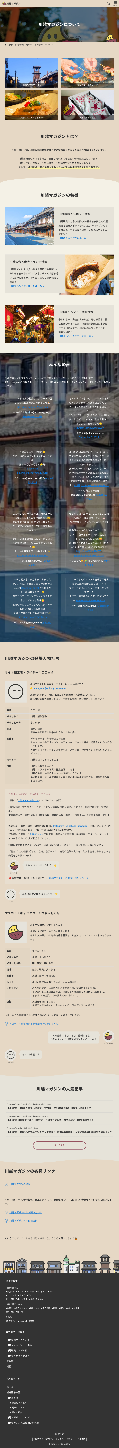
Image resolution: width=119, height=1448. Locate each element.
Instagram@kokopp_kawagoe (50, 688)
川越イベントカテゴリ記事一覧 (74, 336)
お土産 (76, 1308)
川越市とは (12, 1398)
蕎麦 (25, 1299)
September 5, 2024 (32, 416)
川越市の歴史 (16, 1412)
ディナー (32, 1295)
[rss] (63, 1434)
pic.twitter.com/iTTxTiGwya (32, 617)
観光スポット (21, 1308)
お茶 (32, 1299)
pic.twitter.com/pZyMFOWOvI (88, 428)
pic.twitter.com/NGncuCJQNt (32, 472)
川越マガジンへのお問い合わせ (23, 1423)
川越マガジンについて (18, 1417)
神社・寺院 (34, 1308)
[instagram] (59, 1434)
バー (51, 1292)
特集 (32, 1321)
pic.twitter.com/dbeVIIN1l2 (95, 485)
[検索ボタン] (108, 3)
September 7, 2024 (89, 437)
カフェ (20, 1292)
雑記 (9, 1366)
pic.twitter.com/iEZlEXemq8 (89, 555)
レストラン (41, 1292)
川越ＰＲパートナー (28, 800)
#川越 (77, 485)
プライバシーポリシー (65, 1439)
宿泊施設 (46, 1308)
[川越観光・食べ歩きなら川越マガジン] (11, 3)
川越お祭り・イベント (18, 1340)
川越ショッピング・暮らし (20, 1345)
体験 (69, 1308)
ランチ (22, 1295)
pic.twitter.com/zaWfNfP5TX (32, 555)
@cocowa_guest (30, 588)
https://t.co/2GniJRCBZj (88, 551)
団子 (19, 1299)
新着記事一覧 (13, 1392)
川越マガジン (37, 834)
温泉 (55, 1308)
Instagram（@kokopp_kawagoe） (71, 826)
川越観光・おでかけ (17, 1350)
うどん (40, 1299)
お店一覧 (11, 1292)
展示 (62, 1308)
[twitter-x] (56, 1434)
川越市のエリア (17, 1408)
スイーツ (30, 1292)
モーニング (11, 1295)
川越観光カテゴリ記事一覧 (72, 238)
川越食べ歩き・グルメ (18, 1355)
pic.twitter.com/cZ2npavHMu (32, 407)
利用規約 (81, 1439)
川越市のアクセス (18, 1403)
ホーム (10, 1387)
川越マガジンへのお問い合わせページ (69, 878)
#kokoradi (32, 468)
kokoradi (23, 1321)
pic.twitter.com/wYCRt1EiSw (90, 600)
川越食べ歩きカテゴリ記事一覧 (26, 286)
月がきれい (11, 1321)
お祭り (10, 1308)
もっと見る (59, 1145)
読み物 (10, 1361)
